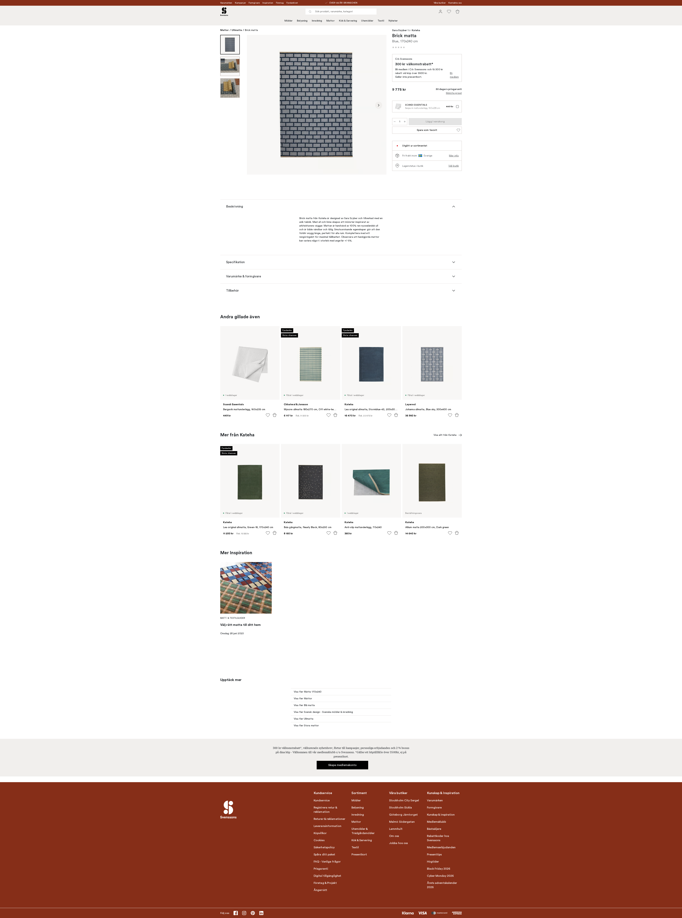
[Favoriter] (449, 11)
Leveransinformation (327, 826)
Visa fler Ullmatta (303, 718)
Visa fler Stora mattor (306, 725)
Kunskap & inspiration (441, 814)
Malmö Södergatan (402, 821)
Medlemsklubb (436, 821)
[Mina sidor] (440, 11)
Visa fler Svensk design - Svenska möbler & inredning (323, 712)
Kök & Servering (348, 20)
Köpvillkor (320, 833)
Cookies (319, 840)
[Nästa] (378, 105)
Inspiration (267, 3)
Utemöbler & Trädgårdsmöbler (363, 831)
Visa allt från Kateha (445, 435)
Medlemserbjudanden (441, 847)
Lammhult (395, 829)
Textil (381, 20)
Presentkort (359, 854)
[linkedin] (261, 913)
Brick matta (251, 30)
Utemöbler (367, 20)
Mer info (454, 155)
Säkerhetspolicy (324, 847)
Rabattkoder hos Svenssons (438, 838)
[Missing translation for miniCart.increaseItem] (404, 121)
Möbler (288, 20)
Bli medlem (454, 74)
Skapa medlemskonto (342, 765)
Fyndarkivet (292, 3)
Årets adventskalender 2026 (442, 885)
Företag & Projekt (325, 883)
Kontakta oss (455, 3)
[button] (398, 47)
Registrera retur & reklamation (325, 809)
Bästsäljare (434, 829)
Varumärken (226, 3)
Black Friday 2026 (438, 868)
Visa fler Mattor (303, 698)
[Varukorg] (457, 11)
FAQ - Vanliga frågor (327, 861)
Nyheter (393, 20)
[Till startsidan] (224, 11)
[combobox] (341, 12)
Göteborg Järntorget (403, 814)
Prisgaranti (321, 868)
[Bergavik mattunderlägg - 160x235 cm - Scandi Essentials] (398, 106)
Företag (280, 3)
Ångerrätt (320, 890)
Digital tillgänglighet (327, 875)
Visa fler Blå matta (304, 705)
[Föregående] (254, 105)
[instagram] (244, 913)
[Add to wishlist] (268, 415)
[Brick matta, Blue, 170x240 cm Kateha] (316, 105)
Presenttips (434, 854)
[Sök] (310, 12)
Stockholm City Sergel (404, 800)
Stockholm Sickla (400, 807)
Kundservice (322, 800)
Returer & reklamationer (329, 819)
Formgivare (254, 3)
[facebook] (236, 913)
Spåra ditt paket (324, 854)
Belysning (302, 20)
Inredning (317, 20)
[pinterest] (253, 913)
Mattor (330, 20)
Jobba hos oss (398, 843)
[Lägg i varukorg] (274, 415)
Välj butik (453, 165)
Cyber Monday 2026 (440, 875)
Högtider (433, 861)
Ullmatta (237, 30)
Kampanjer (240, 3)
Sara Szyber (399, 30)
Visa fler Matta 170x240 (307, 691)
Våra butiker (440, 3)
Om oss (394, 836)
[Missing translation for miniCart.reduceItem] (394, 121)
